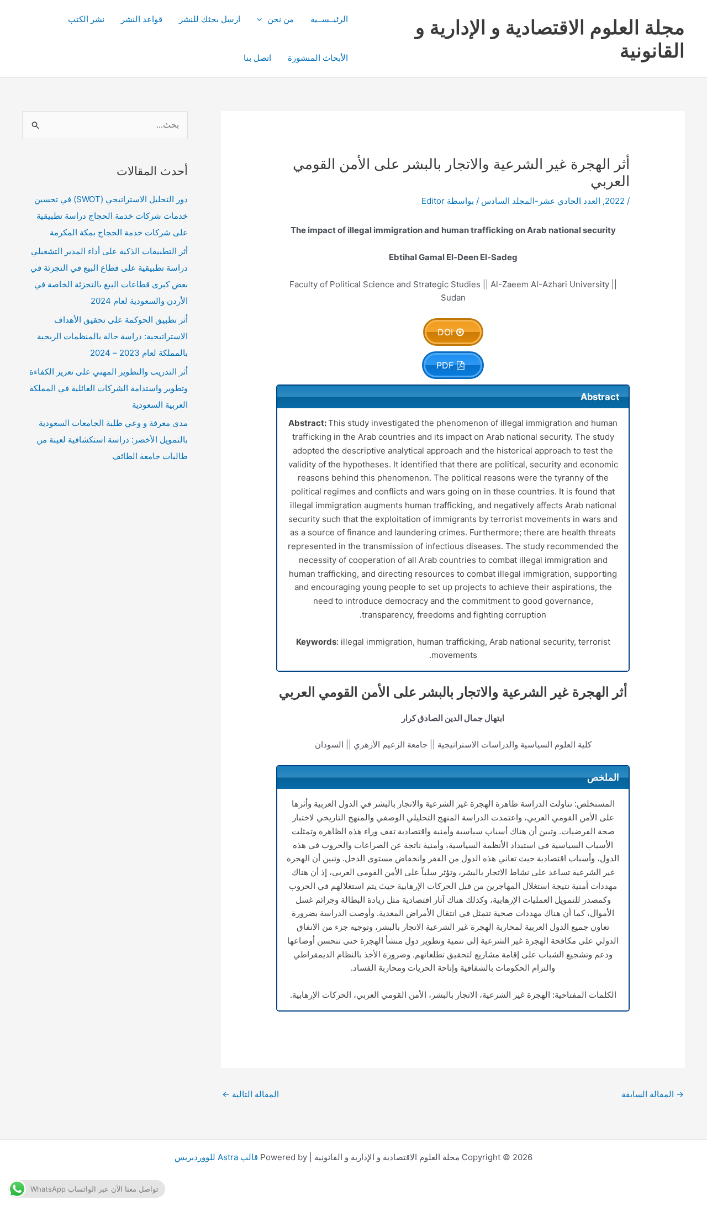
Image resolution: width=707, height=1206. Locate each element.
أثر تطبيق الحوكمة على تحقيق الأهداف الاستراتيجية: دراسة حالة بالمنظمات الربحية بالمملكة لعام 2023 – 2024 (112, 336)
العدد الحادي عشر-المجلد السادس (540, 201)
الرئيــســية (329, 19)
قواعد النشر (141, 19)
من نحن (280, 19)
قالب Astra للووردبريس (216, 1157)
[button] (262, 19)
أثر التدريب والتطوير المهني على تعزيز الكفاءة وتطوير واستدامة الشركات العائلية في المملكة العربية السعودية (108, 388)
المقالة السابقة (652, 1094)
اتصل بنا (257, 57)
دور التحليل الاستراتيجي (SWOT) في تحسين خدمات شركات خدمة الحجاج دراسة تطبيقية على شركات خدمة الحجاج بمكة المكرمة (111, 216)
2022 (615, 201)
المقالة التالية (250, 1094)
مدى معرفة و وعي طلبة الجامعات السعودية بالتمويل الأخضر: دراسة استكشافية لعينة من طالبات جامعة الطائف (112, 439)
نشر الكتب (86, 19)
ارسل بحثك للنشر (209, 19)
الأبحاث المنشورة (318, 57)
